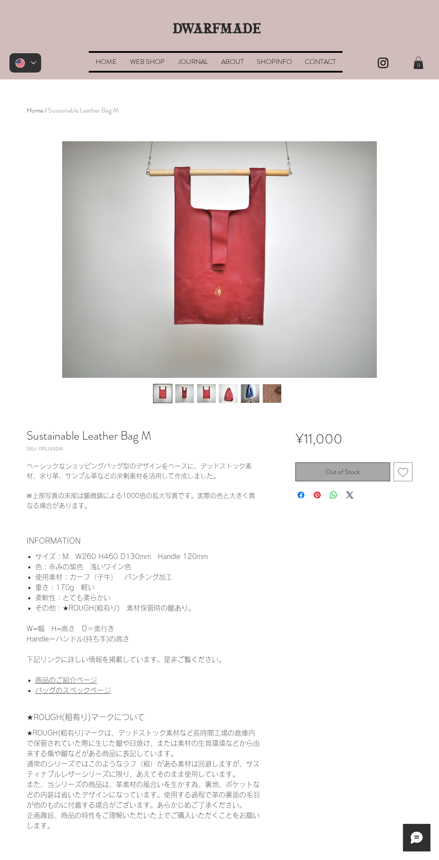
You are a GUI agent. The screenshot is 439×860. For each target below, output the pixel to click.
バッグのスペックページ (73, 690)
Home (35, 110)
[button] (147, 62)
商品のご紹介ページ (66, 680)
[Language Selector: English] (25, 63)
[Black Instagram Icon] (383, 63)
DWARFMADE (217, 29)
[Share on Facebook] (301, 495)
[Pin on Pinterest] (317, 495)
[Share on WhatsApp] (333, 495)
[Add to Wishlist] (403, 471)
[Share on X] (350, 495)
